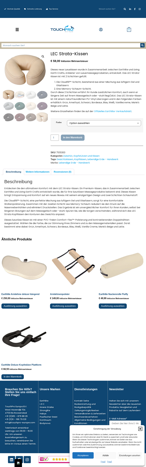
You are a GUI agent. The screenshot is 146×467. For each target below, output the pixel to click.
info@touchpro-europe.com (20, 422)
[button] (140, 428)
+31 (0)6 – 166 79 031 (15, 419)
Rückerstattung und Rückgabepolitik (85, 405)
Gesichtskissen (64, 159)
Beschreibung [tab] (13, 172)
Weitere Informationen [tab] (37, 172)
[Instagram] (27, 459)
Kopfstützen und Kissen (87, 156)
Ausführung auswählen (15, 306)
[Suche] (125, 9)
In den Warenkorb (72, 137)
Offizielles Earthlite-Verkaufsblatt (113, 111)
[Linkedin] (11, 459)
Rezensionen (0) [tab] (62, 172)
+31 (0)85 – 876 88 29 (16, 416)
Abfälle (106, 455)
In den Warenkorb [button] (13, 376)
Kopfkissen (80, 159)
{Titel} (103, 462)
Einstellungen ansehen (129, 455)
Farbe (59, 122)
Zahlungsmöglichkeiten (86, 410)
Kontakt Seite (81, 400)
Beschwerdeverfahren (86, 416)
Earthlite (44, 400)
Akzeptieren (83, 455)
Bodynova (45, 423)
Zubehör (68, 156)
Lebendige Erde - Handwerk (102, 159)
